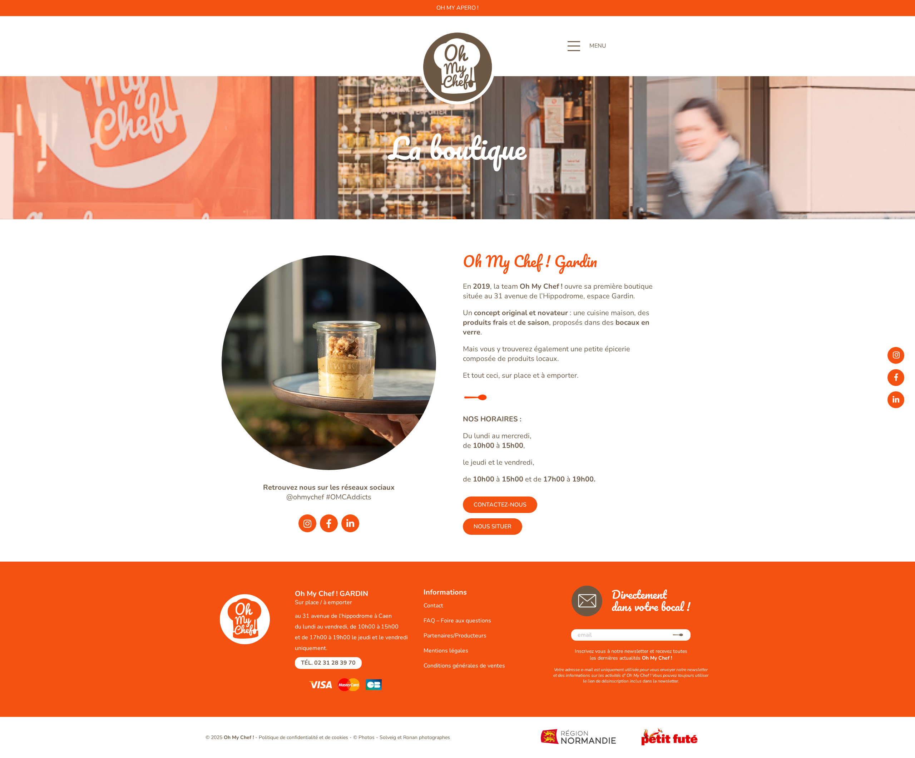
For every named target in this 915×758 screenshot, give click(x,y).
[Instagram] (307, 523)
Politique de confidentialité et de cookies (303, 737)
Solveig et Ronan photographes (415, 737)
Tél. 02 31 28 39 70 (328, 663)
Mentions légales (446, 651)
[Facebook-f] (329, 523)
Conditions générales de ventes (464, 666)
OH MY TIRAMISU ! (457, 8)
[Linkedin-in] (350, 523)
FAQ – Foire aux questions (457, 621)
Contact (433, 606)
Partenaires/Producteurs (455, 636)
